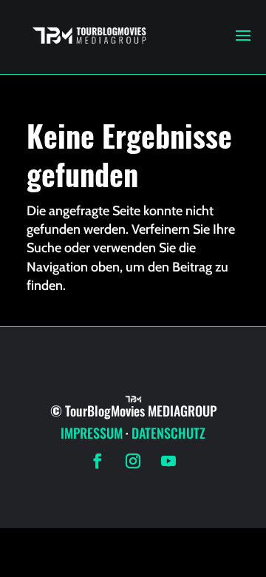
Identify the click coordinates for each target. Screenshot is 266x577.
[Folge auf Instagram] (133, 461)
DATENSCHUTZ (168, 432)
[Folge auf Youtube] (168, 461)
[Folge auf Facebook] (97, 461)
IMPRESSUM (92, 432)
